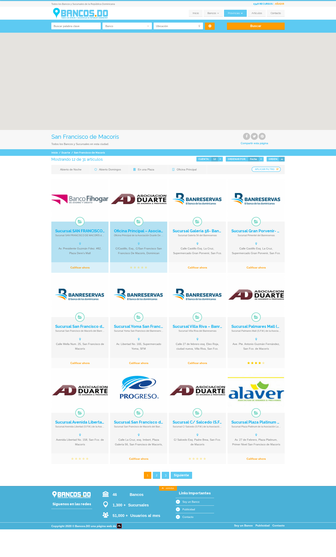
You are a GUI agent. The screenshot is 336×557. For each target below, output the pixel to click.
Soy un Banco (191, 501)
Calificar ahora (80, 267)
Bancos (211, 13)
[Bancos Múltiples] (197, 221)
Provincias (234, 13)
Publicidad (188, 509)
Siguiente (181, 475)
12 (214, 159)
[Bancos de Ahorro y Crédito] (80, 221)
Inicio (196, 13)
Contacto (276, 13)
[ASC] (282, 159)
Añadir (279, 4)
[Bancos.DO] (80, 13)
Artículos (257, 13)
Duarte (65, 152)
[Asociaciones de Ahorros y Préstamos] (138, 221)
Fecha (253, 159)
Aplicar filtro (265, 169)
